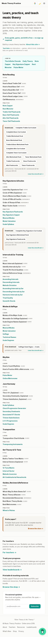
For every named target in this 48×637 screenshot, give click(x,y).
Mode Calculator (9, 221)
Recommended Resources (17, 498)
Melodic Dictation (10, 285)
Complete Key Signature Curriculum (29, 231)
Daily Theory (28, 61)
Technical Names (9, 337)
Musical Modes (9, 218)
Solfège (6, 334)
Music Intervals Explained (15, 263)
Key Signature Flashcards (13, 212)
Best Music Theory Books (15, 501)
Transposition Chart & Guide (16, 438)
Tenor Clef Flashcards (11, 121)
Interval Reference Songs (17, 273)
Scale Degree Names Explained (17, 322)
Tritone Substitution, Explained (17, 399)
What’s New (7, 631)
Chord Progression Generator (14, 408)
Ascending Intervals (10, 279)
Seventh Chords (9, 301)
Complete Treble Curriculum (26, 128)
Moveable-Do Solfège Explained (17, 318)
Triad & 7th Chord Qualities (15, 270)
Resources (21, 627)
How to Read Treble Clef (14, 83)
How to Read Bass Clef (14, 87)
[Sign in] (35, 3)
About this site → (33, 44)
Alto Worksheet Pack (13, 157)
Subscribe (35, 606)
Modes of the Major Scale (15, 315)
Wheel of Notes (9, 510)
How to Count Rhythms (14, 366)
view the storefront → (35, 174)
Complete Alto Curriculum (15, 148)
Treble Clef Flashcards (11, 112)
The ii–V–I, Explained (13, 393)
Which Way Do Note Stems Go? (17, 491)
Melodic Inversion (10, 474)
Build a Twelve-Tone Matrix (15, 459)
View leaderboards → (12, 570)
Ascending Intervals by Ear (13, 288)
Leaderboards (32, 627)
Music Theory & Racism (14, 495)
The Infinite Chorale (13, 61)
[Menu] (44, 3)
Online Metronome (10, 378)
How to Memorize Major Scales (17, 196)
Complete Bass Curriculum (16, 132)
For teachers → (9, 552)
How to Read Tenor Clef (14, 93)
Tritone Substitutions (11, 418)
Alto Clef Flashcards (10, 118)
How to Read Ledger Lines (15, 96)
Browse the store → (35, 528)
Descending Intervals (11, 282)
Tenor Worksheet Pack (33, 157)
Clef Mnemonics (13, 99)
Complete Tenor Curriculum (16, 153)
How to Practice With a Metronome (18, 369)
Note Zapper (8, 106)
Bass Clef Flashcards (11, 115)
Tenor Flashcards (28, 165)
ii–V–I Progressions (10, 421)
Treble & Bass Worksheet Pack (17, 144)
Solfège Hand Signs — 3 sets (29, 347)
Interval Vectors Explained (15, 462)
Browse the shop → (11, 587)
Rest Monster (8, 109)
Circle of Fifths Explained (15, 193)
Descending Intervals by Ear (14, 292)
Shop (15, 631)
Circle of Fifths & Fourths (16, 199)
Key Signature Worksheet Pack (17, 235)
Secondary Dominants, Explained (18, 396)
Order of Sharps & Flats (16, 202)
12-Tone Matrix (8, 468)
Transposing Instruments (13, 444)
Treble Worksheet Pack (14, 136)
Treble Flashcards (13, 161)
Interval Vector (8, 471)
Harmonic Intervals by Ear (13, 295)
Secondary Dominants (11, 411)
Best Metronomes (12, 504)
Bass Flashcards (29, 161)
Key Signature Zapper (21, 64)
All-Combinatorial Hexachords (14, 477)
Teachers (12, 627)
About (5, 627)
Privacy (21, 631)
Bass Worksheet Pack (14, 140)
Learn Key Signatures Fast (15, 190)
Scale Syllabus (8, 224)
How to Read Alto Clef (13, 90)
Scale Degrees (8, 340)
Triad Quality (8, 298)
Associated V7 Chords (11, 415)
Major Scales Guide (14, 206)
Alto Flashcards (12, 165)
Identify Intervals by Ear (14, 267)
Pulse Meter (18, 67)
